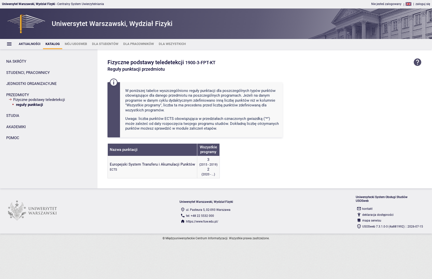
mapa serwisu (371, 220)
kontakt (367, 209)
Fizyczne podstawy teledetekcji (39, 99)
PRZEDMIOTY (17, 95)
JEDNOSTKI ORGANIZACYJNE (31, 83)
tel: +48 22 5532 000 (200, 216)
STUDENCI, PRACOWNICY (28, 72)
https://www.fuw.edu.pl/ (202, 221)
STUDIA (12, 115)
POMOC (12, 138)
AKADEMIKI (16, 127)
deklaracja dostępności (378, 215)
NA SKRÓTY (16, 61)
